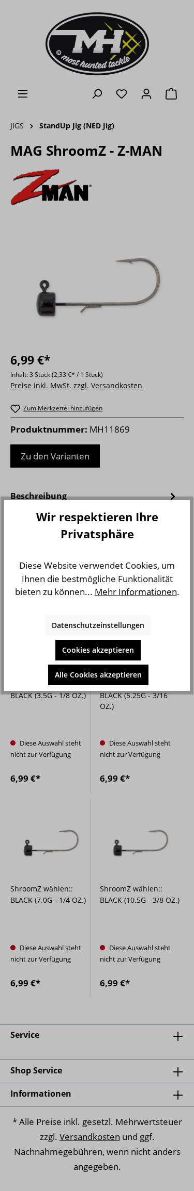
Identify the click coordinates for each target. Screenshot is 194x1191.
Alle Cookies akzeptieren (98, 675)
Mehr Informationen (136, 592)
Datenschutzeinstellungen (98, 625)
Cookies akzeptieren (98, 650)
